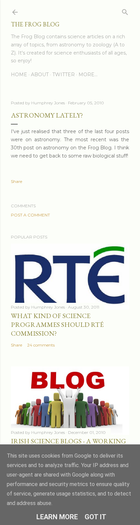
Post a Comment (30, 214)
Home (19, 74)
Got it (95, 517)
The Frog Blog (35, 24)
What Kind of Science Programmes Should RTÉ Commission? (57, 324)
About (40, 74)
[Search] (125, 10)
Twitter (63, 74)
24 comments (41, 345)
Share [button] (16, 181)
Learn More (57, 517)
